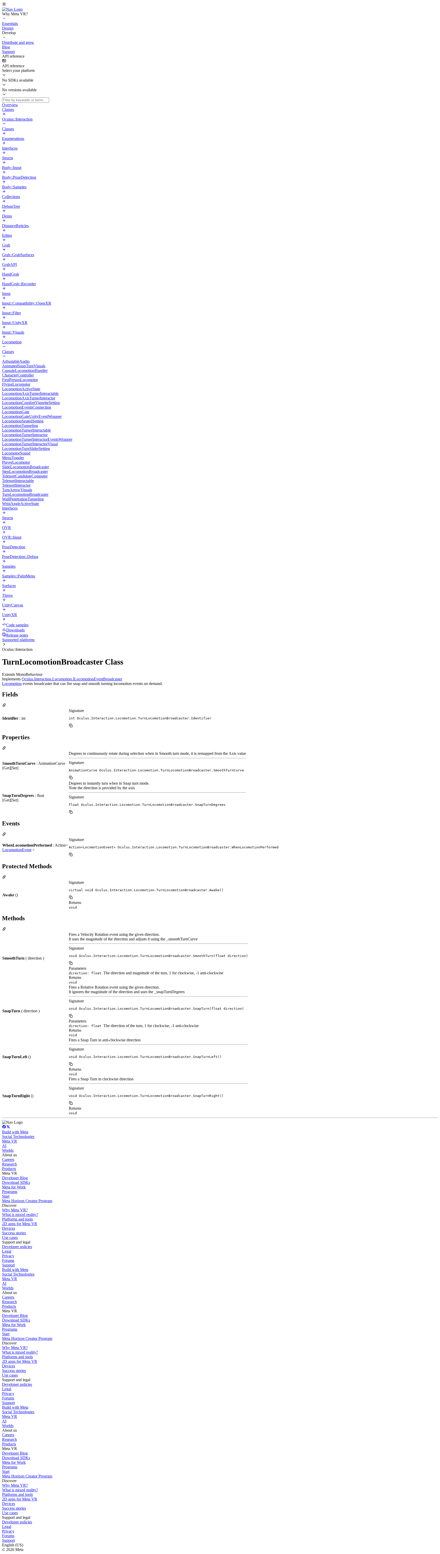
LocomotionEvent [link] (16, 850)
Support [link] (8, 1265)
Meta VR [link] (9, 1141)
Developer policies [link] (17, 1247)
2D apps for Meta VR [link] (19, 1224)
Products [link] (9, 1169)
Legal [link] (6, 1251)
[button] (220, 4)
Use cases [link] (10, 1237)
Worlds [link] (7, 1150)
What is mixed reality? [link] (20, 1214)
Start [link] (5, 1196)
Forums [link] (8, 1260)
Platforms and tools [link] (17, 1219)
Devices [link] (8, 1228)
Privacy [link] (8, 1256)
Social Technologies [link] (18, 1136)
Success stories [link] (14, 1233)
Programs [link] (9, 1191)
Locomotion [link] (12, 683)
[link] (12, 9)
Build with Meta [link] (15, 1132)
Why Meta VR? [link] (15, 1210)
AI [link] (4, 1146)
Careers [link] (8, 1159)
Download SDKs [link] (16, 1182)
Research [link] (9, 1164)
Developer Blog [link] (15, 1178)
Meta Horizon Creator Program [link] (27, 1201)
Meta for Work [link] (14, 1187)
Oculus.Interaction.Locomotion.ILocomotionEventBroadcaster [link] (72, 679)
